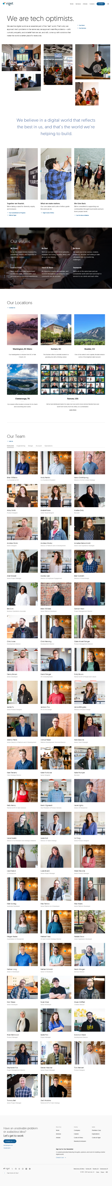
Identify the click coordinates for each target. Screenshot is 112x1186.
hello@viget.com (8, 1145)
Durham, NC (88, 1168)
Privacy (102, 1172)
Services (78, 4)
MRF (107, 1172)
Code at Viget (96, 1137)
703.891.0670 (7, 1148)
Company (77, 1130)
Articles (85, 4)
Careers (92, 4)
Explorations (95, 1134)
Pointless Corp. (96, 1130)
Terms (97, 1172)
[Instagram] (23, 1169)
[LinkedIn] (26, 1169)
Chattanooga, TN (104, 1168)
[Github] (16, 1169)
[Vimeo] (30, 1169)
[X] (12, 1169)
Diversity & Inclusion (80, 1141)
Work (71, 4)
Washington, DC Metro (79, 1168)
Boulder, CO (96, 1168)
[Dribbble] (19, 1169)
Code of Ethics (78, 1137)
